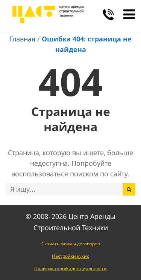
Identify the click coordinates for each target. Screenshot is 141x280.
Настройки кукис (70, 256)
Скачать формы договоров (70, 243)
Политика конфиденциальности (70, 268)
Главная (22, 38)
